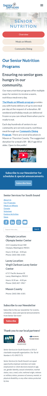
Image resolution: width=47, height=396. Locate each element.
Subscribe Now (23, 183)
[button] (41, 5)
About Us (7, 200)
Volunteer (8, 211)
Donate (7, 208)
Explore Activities (11, 214)
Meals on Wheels (11, 205)
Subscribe (11, 321)
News (6, 217)
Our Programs (10, 203)
